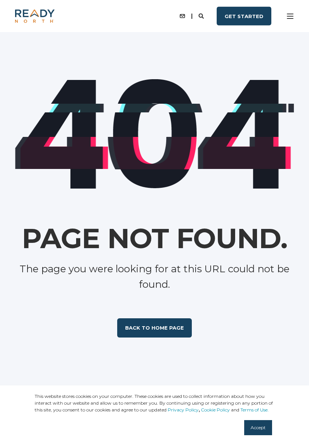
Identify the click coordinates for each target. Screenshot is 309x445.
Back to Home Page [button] (154, 328)
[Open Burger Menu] (290, 16)
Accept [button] (258, 427)
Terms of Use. (254, 410)
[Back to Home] (35, 16)
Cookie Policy (215, 410)
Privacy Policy (183, 410)
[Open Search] (202, 15)
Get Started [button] (244, 16)
